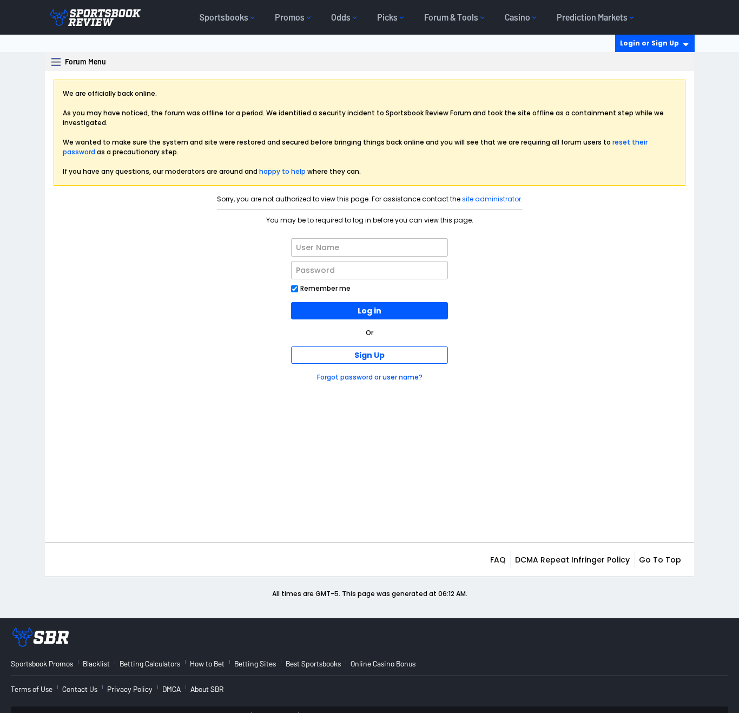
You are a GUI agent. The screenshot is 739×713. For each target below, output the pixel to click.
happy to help (282, 171)
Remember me (325, 288)
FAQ (498, 559)
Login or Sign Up (649, 43)
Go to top (660, 559)
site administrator (491, 199)
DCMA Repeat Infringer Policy (572, 559)
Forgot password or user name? (370, 377)
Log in (369, 310)
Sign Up (369, 355)
